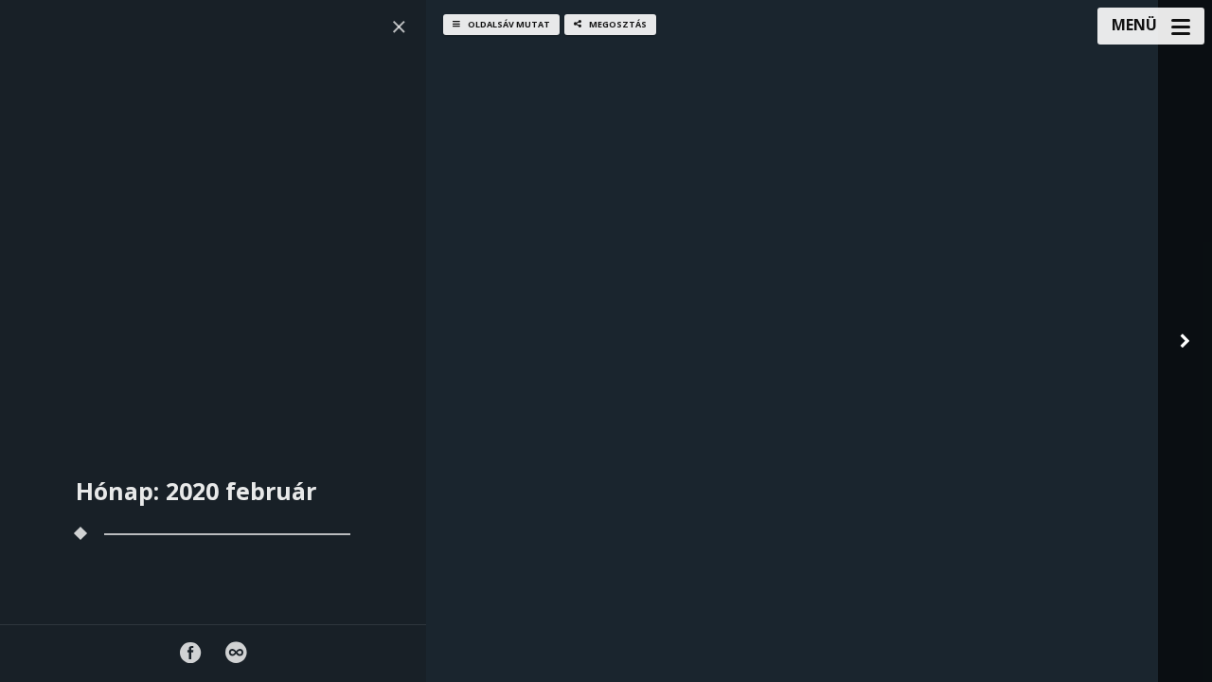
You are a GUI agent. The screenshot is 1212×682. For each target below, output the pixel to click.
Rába (567, 498)
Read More (582, 654)
